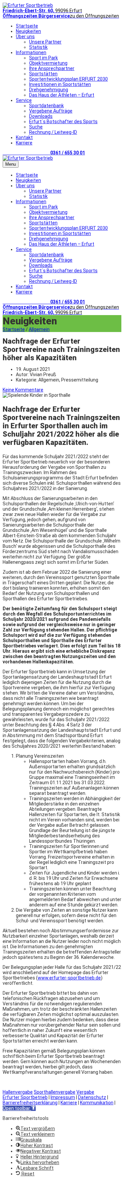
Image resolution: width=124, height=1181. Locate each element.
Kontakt (24, 137)
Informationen (31, 52)
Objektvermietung (48, 63)
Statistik (38, 47)
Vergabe (85, 1092)
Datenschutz (92, 1097)
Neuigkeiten (28, 31)
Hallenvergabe (18, 1092)
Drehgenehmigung (48, 89)
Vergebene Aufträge (50, 111)
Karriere (24, 142)
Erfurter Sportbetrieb (25, 1097)
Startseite (27, 26)
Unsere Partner (45, 41)
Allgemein (39, 329)
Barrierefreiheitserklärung (30, 1102)
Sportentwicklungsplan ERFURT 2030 (68, 79)
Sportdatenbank (46, 105)
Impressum (63, 1097)
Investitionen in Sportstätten (60, 84)
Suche (36, 126)
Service (24, 100)
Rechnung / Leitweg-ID (53, 132)
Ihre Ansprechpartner (51, 68)
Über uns (25, 36)
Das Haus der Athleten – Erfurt (61, 95)
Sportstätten (43, 73)
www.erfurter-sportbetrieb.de (69, 977)
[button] (19, 1108)
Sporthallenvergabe (54, 1092)
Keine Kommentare (23, 389)
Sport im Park (43, 57)
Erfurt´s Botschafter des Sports (63, 121)
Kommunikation (96, 1102)
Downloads (41, 116)
